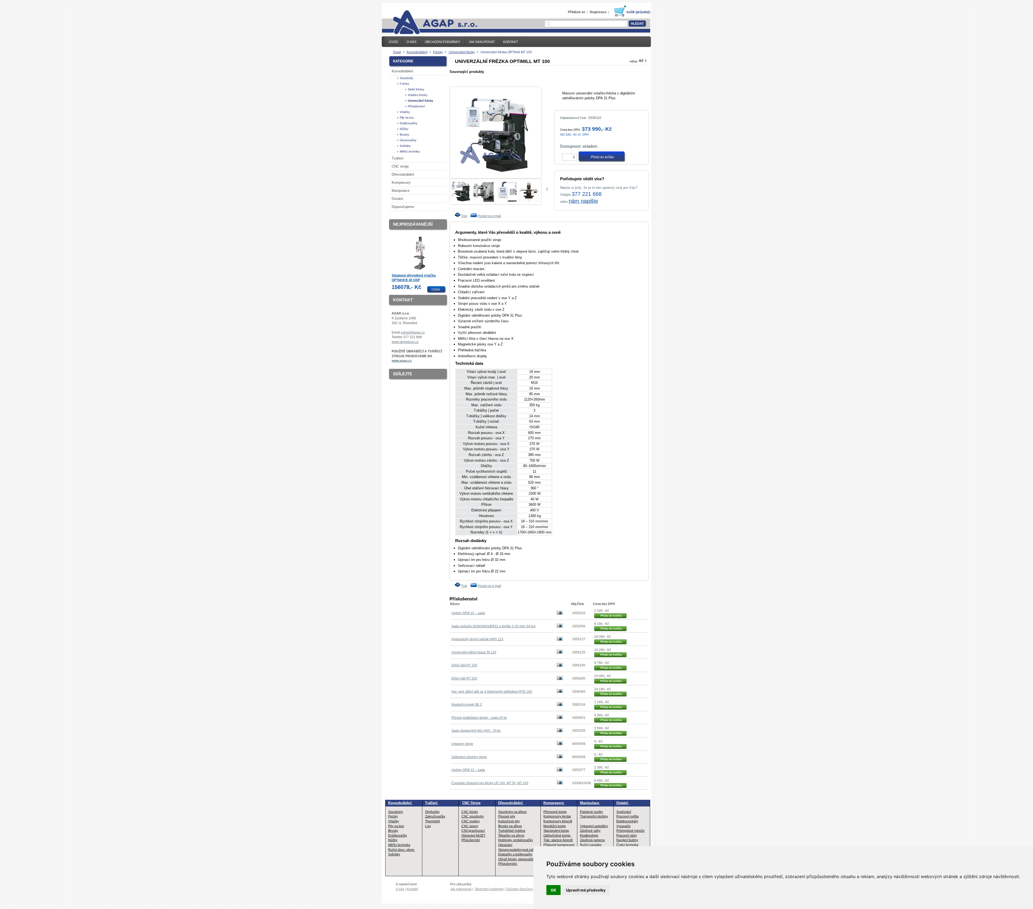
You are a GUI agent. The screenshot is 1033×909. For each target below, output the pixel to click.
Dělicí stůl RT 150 (464, 665)
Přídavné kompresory (559, 845)
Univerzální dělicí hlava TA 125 (473, 652)
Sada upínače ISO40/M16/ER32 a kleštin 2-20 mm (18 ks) (493, 626)
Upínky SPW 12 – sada (468, 770)
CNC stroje (400, 166)
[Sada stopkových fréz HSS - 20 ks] (560, 731)
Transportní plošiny (594, 816)
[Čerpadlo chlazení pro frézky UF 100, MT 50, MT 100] (560, 783)
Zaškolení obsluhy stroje (469, 757)
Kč (641, 61)
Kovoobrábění (402, 71)
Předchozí (452, 189)
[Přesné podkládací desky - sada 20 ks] (560, 718)
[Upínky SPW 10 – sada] (560, 614)
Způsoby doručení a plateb (525, 889)
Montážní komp (554, 826)
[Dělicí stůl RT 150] (560, 666)
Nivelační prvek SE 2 (466, 704)
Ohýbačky (432, 812)
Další (547, 189)
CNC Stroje (471, 803)
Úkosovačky (408, 140)
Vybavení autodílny (594, 826)
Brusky (404, 134)
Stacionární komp (556, 831)
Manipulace (400, 191)
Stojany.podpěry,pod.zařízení (519, 850)
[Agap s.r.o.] (430, 22)
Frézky (404, 83)
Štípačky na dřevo (511, 835)
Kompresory (401, 183)
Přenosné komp (555, 812)
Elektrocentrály (627, 821)
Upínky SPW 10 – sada (468, 613)
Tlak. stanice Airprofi (558, 840)
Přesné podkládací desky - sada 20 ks (479, 718)
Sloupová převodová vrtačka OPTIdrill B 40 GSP (414, 278)
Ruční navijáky (591, 845)
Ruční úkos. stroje (401, 850)
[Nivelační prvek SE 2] (560, 705)
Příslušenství (416, 106)
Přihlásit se (576, 12)
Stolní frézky (416, 89)
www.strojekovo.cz (405, 342)
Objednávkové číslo (573, 117)
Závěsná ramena (592, 840)
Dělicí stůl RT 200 (464, 678)
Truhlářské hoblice (511, 831)
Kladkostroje (589, 835)
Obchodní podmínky (442, 42)
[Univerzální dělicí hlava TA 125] (560, 653)
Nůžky (404, 128)
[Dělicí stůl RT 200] (560, 679)
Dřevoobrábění (403, 174)
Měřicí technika (410, 151)
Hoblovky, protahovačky (515, 840)
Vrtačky (405, 112)
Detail (437, 289)
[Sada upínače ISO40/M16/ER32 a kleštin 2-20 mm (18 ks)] (560, 626)
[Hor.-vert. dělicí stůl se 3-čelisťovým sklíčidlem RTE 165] (560, 692)
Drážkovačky (409, 123)
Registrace (598, 12)
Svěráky (405, 145)
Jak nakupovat (482, 42)
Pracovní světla (627, 816)
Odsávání (505, 845)
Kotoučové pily (509, 821)
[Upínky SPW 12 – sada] (560, 770)
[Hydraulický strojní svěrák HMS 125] (560, 640)
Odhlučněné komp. (557, 835)
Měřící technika (399, 845)
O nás (411, 42)
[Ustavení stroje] (560, 744)
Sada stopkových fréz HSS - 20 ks (476, 731)
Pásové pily (506, 816)
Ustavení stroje (462, 744)
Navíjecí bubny (627, 840)
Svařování (623, 812)
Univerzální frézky (420, 100)
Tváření (398, 158)
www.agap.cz (402, 361)
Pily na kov (407, 117)
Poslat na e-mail (489, 216)
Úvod (393, 42)
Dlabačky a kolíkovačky (515, 854)
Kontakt (510, 42)
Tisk (464, 216)
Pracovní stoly (626, 835)
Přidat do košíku (611, 615)
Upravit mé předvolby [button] (586, 890)
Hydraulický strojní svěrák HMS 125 (477, 639)
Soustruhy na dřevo (512, 812)
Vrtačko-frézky (417, 95)
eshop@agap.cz (413, 332)
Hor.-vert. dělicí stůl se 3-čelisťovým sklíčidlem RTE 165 (491, 692)
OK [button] (553, 890)
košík (631, 12)
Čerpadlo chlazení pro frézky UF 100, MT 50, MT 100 (489, 783)
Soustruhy (406, 78)
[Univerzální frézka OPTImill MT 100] (460, 201)
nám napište (583, 201)
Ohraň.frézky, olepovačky (516, 859)
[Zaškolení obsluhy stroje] (560, 757)
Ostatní (397, 199)
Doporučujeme (403, 207)
